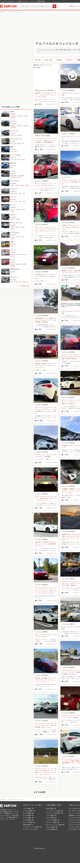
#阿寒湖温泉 (38, 318)
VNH (24, 193)
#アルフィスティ (45, 774)
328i (11, 159)
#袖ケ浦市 (38, 542)
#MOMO (75, 717)
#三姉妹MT (38, 142)
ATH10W (25, 281)
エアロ (59, 60)
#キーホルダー (48, 185)
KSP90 (18, 254)
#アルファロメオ (67, 180)
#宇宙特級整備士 (48, 142)
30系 (20, 281)
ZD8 (15, 151)
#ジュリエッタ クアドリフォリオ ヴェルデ (46, 589)
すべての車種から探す (23, 286)
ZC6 (11, 151)
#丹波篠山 (65, 445)
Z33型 (17, 185)
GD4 (24, 201)
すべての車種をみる (52, 829)
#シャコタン (69, 492)
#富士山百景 (44, 498)
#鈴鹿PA (37, 363)
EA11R (12, 219)
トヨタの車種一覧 (28, 808)
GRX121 (19, 177)
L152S (17, 237)
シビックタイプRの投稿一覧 (54, 813)
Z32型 (12, 185)
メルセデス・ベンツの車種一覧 (32, 827)
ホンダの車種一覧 (28, 813)
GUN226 (19, 135)
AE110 (22, 227)
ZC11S (23, 209)
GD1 (11, 201)
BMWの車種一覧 (28, 824)
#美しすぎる (72, 674)
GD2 (15, 201)
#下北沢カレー (71, 404)
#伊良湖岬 (74, 182)
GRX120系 (13, 175)
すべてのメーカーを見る (30, 829)
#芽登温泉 (45, 322)
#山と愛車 (38, 274)
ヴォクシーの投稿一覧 (52, 822)
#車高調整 (65, 489)
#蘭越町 (64, 270)
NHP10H (18, 264)
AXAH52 (25, 116)
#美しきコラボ (46, 727)
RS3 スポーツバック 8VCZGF (44, 90)
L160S (22, 237)
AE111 (12, 229)
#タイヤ (69, 717)
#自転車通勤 (52, 544)
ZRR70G (25, 125)
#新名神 (44, 363)
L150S (12, 237)
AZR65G (19, 125)
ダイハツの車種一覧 (29, 822)
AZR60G (12, 125)
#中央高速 (44, 678)
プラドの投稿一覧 (51, 818)
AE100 (12, 227)
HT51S (12, 209)
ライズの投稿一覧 (51, 815)
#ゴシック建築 (75, 672)
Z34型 (22, 185)
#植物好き (74, 585)
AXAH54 (12, 117)
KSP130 (12, 254)
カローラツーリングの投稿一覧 (55, 824)
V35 (23, 143)
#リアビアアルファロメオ (46, 593)
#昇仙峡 (37, 678)
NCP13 (12, 256)
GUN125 (12, 135)
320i (19, 159)
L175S (12, 238)
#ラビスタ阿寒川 (49, 318)
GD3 (20, 201)
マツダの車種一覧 (28, 815)
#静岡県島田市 (66, 763)
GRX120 (12, 177)
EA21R (18, 219)
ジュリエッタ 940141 (68, 90)
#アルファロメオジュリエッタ (71, 93)
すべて (38, 60)
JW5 (11, 246)
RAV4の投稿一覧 (51, 808)
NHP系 (24, 264)
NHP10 (12, 264)
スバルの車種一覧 (28, 818)
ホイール (48, 60)
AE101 (17, 227)
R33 (15, 143)
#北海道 (64, 225)
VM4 (11, 193)
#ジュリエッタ (50, 227)
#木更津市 (45, 542)
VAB (11, 167)
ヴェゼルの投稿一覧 (52, 827)
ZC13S (12, 211)
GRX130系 (21, 175)
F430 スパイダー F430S (42, 135)
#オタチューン (74, 402)
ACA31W (13, 116)
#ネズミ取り (42, 97)
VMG (15, 193)
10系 (11, 281)
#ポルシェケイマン (50, 140)
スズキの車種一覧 (28, 820)
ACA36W (19, 116)
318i (15, 159)
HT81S (18, 209)
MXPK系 (12, 265)
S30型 (27, 185)
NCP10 (24, 254)
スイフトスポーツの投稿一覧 (54, 811)
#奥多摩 (37, 93)
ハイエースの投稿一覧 (52, 820)
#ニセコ (70, 270)
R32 (11, 143)
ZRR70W (13, 127)
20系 (15, 281)
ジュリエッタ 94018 (41, 224)
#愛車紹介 (72, 489)
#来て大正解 (65, 585)
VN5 (20, 193)
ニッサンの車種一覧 (29, 811)
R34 (19, 143)
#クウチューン (47, 409)
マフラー (69, 60)
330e (23, 159)
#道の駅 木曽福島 (71, 358)
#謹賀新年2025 (66, 534)
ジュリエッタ (66, 177)
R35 (11, 273)
